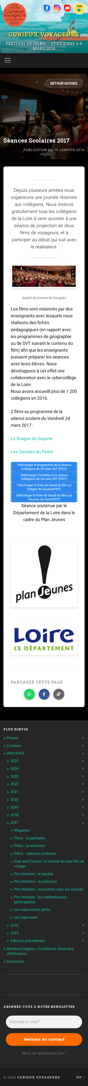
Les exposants (26, 917)
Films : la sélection (29, 846)
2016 (14, 925)
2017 (14, 823)
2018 (14, 815)
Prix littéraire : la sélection (35, 881)
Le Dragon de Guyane (32, 438)
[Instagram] (57, 8)
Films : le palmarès (29, 838)
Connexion (15, 961)
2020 (14, 799)
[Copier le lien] (58, 694)
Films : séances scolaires (35, 853)
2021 (14, 792)
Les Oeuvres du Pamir (32, 451)
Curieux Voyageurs (44, 34)
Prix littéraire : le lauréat (33, 874)
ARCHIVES (15, 753)
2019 (14, 807)
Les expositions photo (32, 909)
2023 (14, 776)
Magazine (22, 830)
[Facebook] (47, 8)
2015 (14, 933)
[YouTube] (67, 8)
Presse (12, 738)
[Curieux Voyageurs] (14, 14)
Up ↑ (80, 1077)
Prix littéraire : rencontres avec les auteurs (48, 889)
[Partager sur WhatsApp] (29, 694)
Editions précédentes (28, 941)
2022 (14, 784)
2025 (14, 761)
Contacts (14, 746)
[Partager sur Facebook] (44, 694)
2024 (14, 768)
